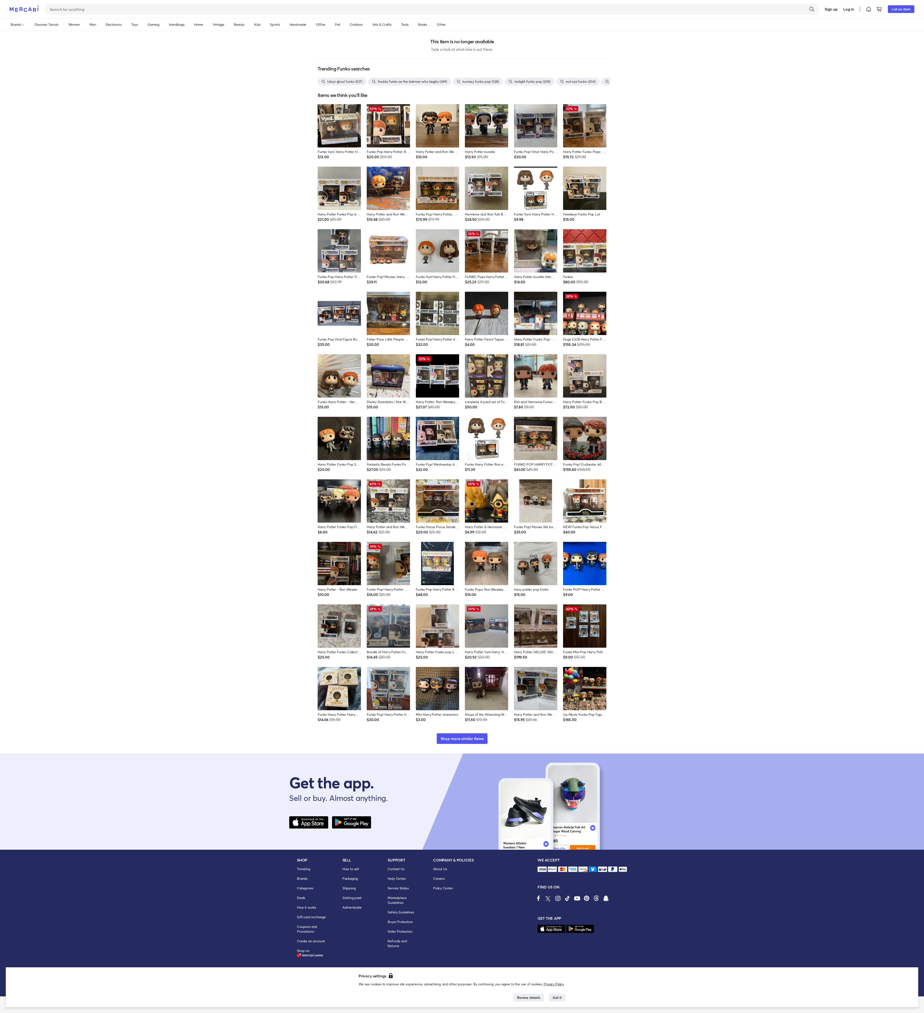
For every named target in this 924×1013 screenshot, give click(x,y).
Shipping (349, 888)
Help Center (397, 878)
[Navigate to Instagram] (558, 898)
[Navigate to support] (542, 869)
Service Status (398, 888)
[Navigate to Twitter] (548, 898)
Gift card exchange (311, 917)
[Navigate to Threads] (596, 898)
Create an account (311, 941)
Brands (302, 878)
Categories (305, 888)
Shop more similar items (462, 738)
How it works (306, 907)
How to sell (350, 869)
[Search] (812, 9)
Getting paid (351, 897)
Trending (303, 869)
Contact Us (396, 869)
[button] (868, 9)
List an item (901, 9)
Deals (301, 897)
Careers (439, 878)
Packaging (350, 878)
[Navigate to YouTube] (577, 898)
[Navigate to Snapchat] (606, 898)
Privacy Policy (554, 984)
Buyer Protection (400, 921)
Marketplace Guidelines (397, 900)
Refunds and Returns (397, 943)
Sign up (831, 9)
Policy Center (443, 888)
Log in (848, 9)
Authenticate (352, 907)
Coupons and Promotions (307, 929)
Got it (557, 997)
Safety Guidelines (401, 912)
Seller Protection (400, 931)
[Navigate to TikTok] (567, 898)
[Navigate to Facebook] (538, 898)
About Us (440, 869)
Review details (528, 997)
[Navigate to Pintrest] (586, 898)
